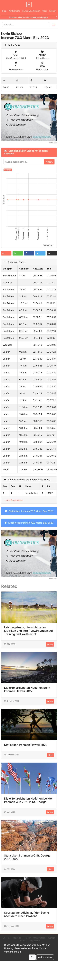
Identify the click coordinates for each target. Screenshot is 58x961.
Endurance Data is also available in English (28, 17)
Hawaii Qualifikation (31, 11)
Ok (32, 957)
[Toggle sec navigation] (53, 24)
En (4, 938)
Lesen (50, 644)
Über (44, 11)
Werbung (53, 143)
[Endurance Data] (29, 4)
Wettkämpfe (14, 11)
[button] (6, 253)
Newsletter (18, 938)
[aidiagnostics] (29, 117)
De (9, 938)
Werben (51, 938)
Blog (4, 11)
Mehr (50, 755)
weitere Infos (45, 957)
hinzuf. (49, 161)
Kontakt (52, 11)
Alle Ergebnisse (14, 500)
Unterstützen (39, 938)
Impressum (35, 941)
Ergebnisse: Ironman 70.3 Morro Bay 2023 (30, 522)
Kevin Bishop (31, 493)
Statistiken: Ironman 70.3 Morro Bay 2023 (30, 511)
